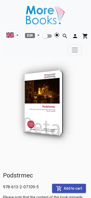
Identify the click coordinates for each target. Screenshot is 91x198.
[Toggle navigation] (75, 50)
